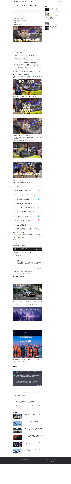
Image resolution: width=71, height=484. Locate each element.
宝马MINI (19, 395)
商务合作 (56, 459)
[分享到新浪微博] (10, 9)
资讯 (19, 1)
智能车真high (24, 395)
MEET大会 (31, 1)
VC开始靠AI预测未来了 (32, 401)
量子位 (27, 7)
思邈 (15, 7)
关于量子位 (44, 459)
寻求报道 (52, 459)
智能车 (23, 1)
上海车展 (15, 395)
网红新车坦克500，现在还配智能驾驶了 (32, 414)
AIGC (35, 1)
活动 (28, 1)
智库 (25, 1)
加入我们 (48, 459)
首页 (17, 1)
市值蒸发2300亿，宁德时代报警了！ (32, 421)
